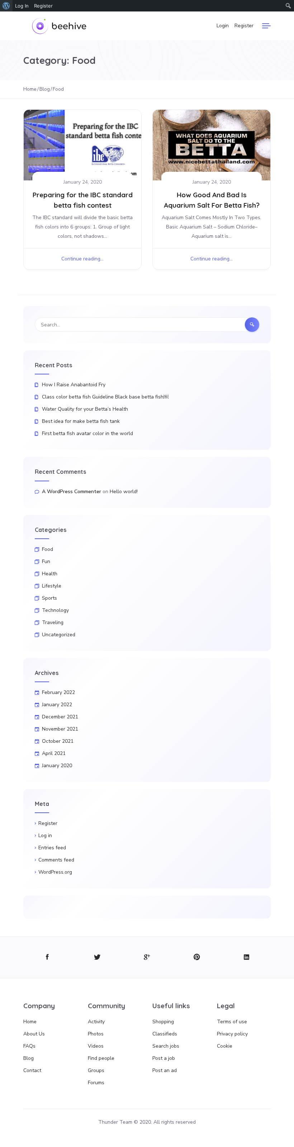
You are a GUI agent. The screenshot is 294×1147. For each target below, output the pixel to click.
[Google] (147, 957)
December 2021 (60, 716)
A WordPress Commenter (71, 491)
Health (49, 573)
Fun (46, 561)
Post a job (163, 1058)
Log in (45, 835)
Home (30, 1021)
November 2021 (60, 729)
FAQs (29, 1046)
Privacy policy (232, 1033)
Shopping (163, 1021)
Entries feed (52, 847)
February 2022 (58, 692)
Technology (55, 610)
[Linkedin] (246, 957)
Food (47, 549)
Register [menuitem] (43, 6)
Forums (96, 1082)
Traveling (52, 622)
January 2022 (57, 704)
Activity (96, 1021)
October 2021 (58, 741)
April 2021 (54, 753)
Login (223, 25)
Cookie (224, 1046)
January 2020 (57, 765)
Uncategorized (58, 634)
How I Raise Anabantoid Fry (73, 384)
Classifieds (164, 1033)
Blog (28, 1058)
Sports (49, 598)
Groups (96, 1070)
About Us (34, 1033)
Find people (101, 1058)
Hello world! (124, 491)
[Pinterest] (196, 957)
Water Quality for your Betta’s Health (85, 409)
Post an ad (164, 1070)
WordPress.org (55, 872)
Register (243, 25)
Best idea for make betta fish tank (81, 421)
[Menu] (266, 26)
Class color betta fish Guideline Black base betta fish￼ (105, 396)
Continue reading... (82, 258)
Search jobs (165, 1046)
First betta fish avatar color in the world (87, 433)
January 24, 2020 (82, 182)
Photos (96, 1033)
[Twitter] (97, 957)
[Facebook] (47, 957)
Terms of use (232, 1021)
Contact (32, 1070)
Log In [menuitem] (22, 6)
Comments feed (56, 859)
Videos (96, 1046)
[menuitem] (6, 5)
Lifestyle (51, 585)
